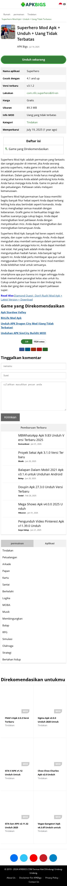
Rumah (6, 14)
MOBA (6, 605)
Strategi (6, 652)
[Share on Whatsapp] (45, 349)
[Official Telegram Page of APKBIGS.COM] (53, 858)
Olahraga (7, 645)
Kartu (5, 577)
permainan (19, 14)
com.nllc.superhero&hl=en (42, 93)
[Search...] (54, 2)
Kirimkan (10, 417)
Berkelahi (8, 591)
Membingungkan (12, 618)
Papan (6, 571)
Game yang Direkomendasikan (28, 149)
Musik (6, 611)
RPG (4, 632)
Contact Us (34, 881)
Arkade (6, 564)
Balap (5, 625)
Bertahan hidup (11, 659)
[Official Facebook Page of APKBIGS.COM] (14, 858)
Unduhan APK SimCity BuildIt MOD (23, 333)
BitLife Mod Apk (11, 318)
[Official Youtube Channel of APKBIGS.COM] (33, 858)
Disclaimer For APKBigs (30, 877)
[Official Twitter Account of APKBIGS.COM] (24, 858)
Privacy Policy (51, 877)
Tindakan (31, 14)
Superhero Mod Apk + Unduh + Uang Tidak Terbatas (27, 19)
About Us (11, 877)
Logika (6, 598)
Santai (6, 584)
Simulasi (7, 639)
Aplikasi (49, 543)
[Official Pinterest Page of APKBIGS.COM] (43, 858)
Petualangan (9, 557)
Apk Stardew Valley (13, 312)
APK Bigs (22, 46)
